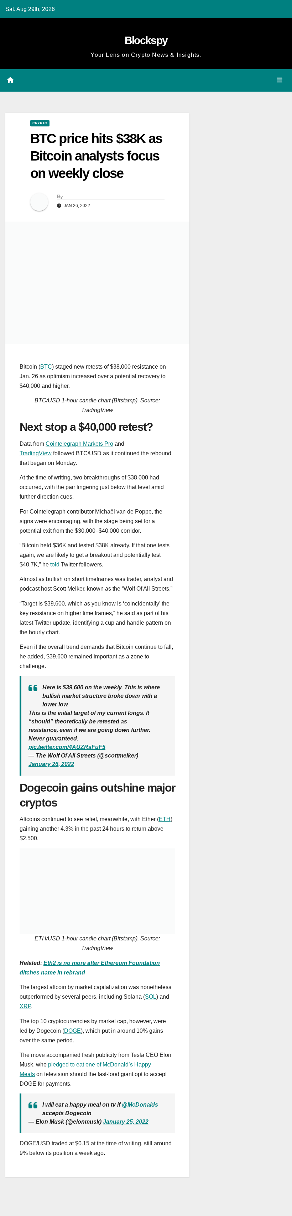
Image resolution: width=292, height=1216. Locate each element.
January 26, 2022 (51, 764)
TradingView (36, 453)
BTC (46, 367)
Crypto (39, 123)
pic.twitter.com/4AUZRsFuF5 (66, 747)
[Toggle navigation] (279, 80)
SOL (150, 997)
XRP (25, 1006)
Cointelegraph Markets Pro (79, 444)
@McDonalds (140, 1105)
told (54, 564)
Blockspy (146, 40)
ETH (165, 819)
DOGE (72, 1031)
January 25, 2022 (125, 1122)
